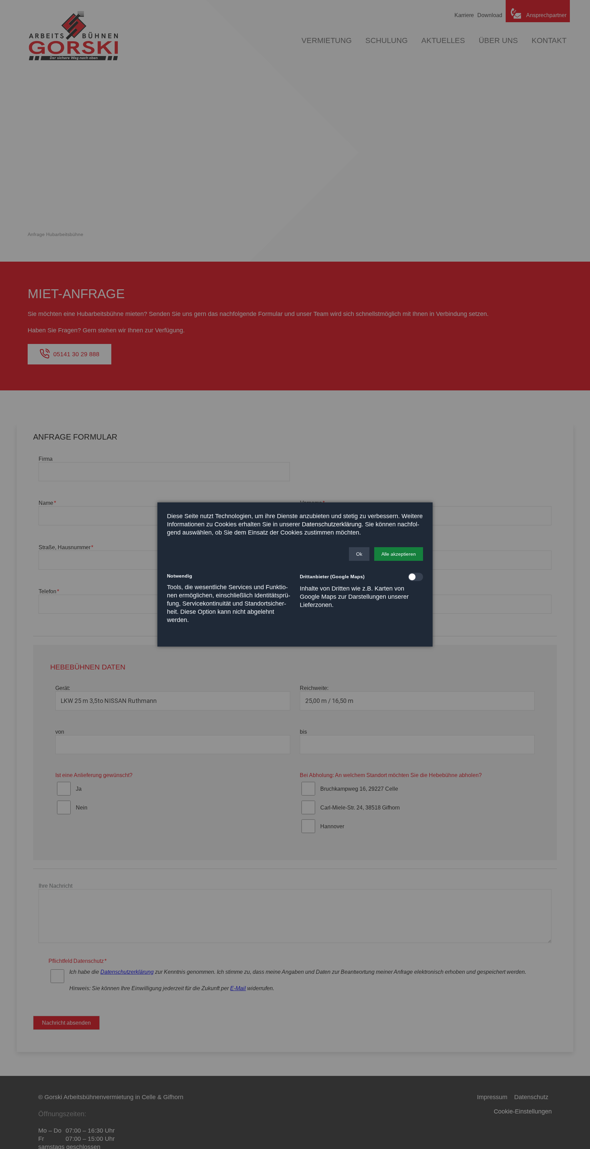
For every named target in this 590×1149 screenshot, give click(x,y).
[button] (359, 554)
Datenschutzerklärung (332, 524)
